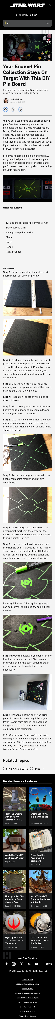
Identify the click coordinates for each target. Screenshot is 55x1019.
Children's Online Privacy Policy (27, 993)
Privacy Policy (27, 989)
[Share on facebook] (5, 109)
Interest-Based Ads (27, 1011)
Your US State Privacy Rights (28, 998)
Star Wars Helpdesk (27, 1007)
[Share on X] (13, 109)
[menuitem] (4, 5)
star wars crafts (17, 768)
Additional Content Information (27, 984)
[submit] (50, 5)
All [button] (9, 23)
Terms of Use (27, 979)
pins (37, 768)
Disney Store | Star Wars (27, 1002)
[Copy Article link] (20, 109)
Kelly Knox (18, 99)
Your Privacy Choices (28, 1016)
